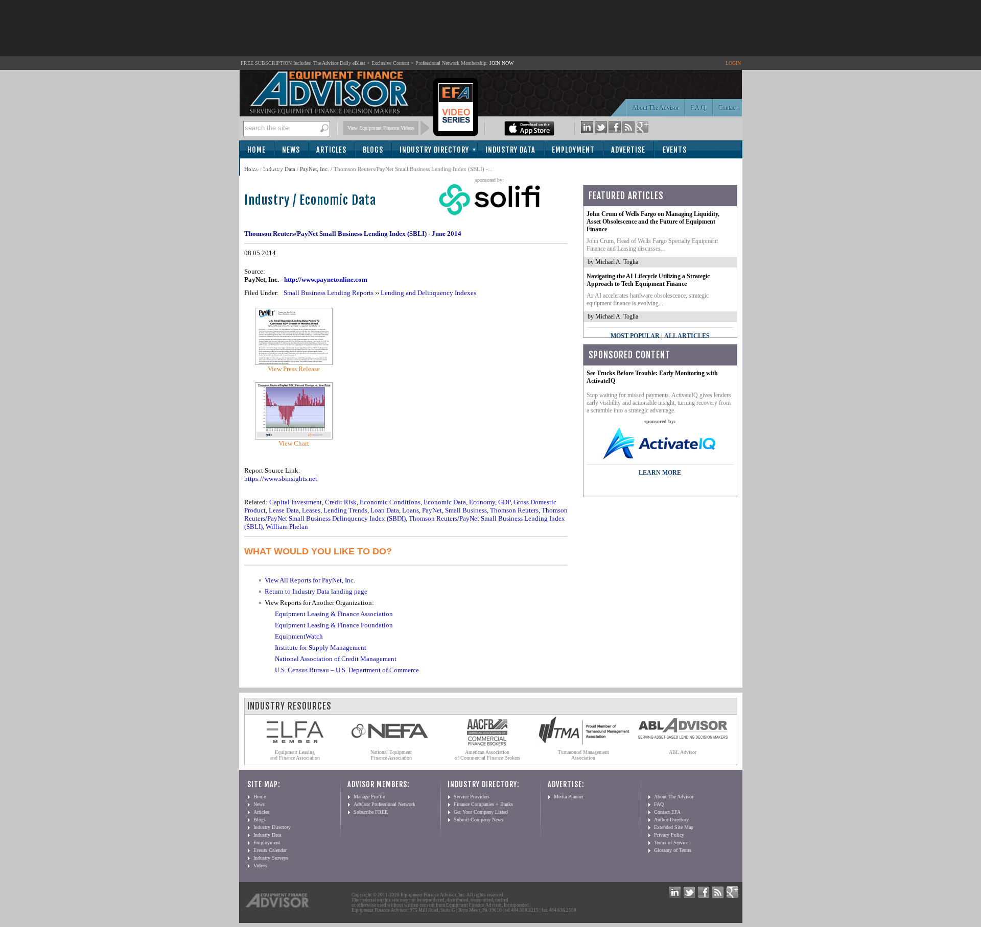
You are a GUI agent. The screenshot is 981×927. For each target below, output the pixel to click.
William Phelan (287, 526)
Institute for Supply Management (320, 647)
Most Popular (635, 335)
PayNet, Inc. (314, 169)
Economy (482, 502)
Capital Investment (295, 502)
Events (675, 149)
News (291, 149)
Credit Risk (341, 502)
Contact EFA (667, 812)
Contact (727, 107)
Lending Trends (345, 510)
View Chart (293, 443)
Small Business (466, 510)
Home (256, 149)
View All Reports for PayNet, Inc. (310, 580)
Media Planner (568, 796)
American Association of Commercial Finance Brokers (487, 755)
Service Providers (471, 796)
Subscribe (268, 167)
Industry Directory (434, 149)
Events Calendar (270, 850)
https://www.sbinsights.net (280, 478)
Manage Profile (369, 796)
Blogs (373, 149)
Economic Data (445, 502)
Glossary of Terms (672, 850)
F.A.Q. (698, 107)
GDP (504, 502)
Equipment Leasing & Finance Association (334, 614)
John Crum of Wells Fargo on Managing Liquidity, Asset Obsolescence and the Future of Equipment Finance (653, 221)
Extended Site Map (673, 827)
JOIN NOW (501, 63)
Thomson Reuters (514, 510)
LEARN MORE (660, 472)
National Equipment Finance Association (391, 755)
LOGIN (733, 63)
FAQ (659, 804)
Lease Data (284, 510)
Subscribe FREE (371, 812)
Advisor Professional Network (384, 804)
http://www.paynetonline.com (325, 279)
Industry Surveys (270, 858)
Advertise (628, 149)
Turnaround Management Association (583, 755)
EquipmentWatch (299, 636)
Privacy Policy (669, 835)
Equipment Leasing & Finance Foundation (334, 625)
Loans (410, 510)
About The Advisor (655, 107)
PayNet (432, 510)
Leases (311, 510)
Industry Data (510, 149)
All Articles (687, 335)
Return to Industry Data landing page (316, 591)
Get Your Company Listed (481, 812)
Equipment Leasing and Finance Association (295, 755)
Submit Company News (478, 819)
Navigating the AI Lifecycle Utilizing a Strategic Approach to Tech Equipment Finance (648, 280)
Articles (331, 149)
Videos (260, 865)
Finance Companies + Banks (483, 804)
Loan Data (384, 510)
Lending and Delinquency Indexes (428, 293)
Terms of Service (671, 842)
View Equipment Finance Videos (380, 128)
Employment (573, 149)
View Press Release (294, 369)
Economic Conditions (390, 502)
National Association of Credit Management (335, 659)
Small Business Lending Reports (328, 293)
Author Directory (671, 819)
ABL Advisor (682, 752)
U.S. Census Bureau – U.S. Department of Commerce (347, 670)
